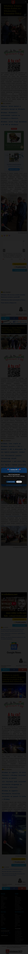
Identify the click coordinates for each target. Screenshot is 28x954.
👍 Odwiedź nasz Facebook (10, 481)
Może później (19, 481)
